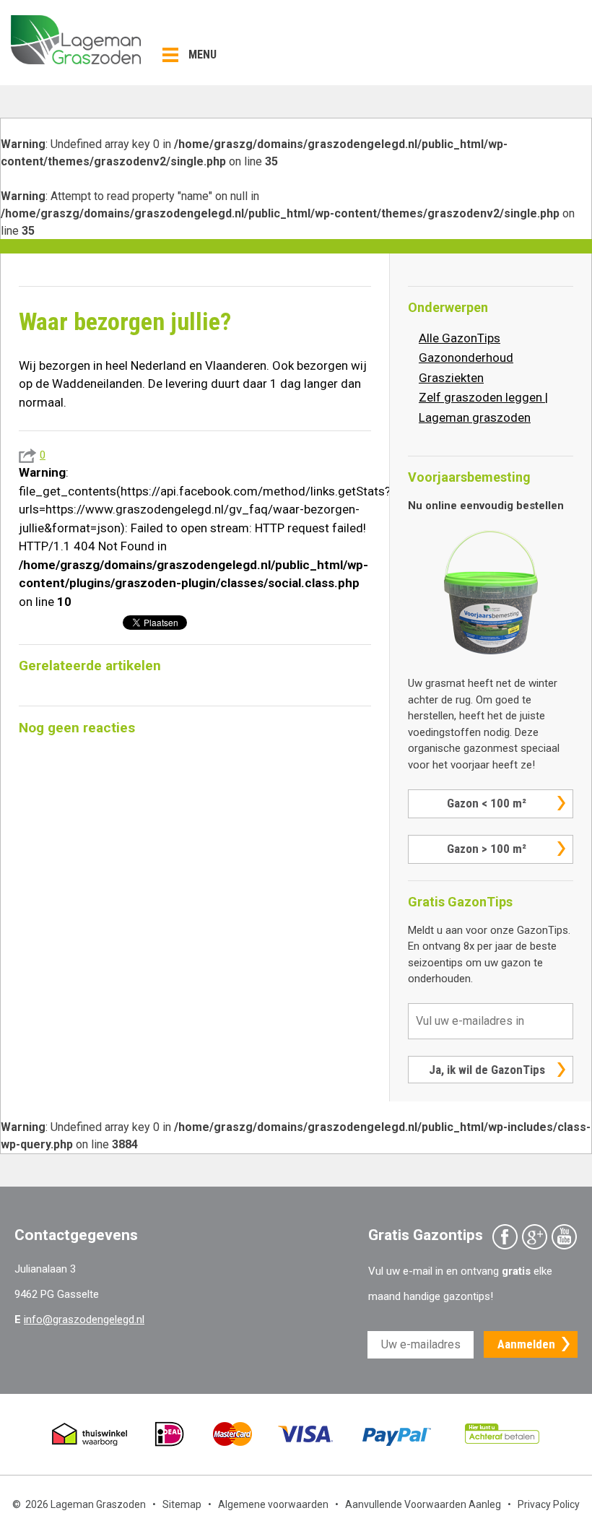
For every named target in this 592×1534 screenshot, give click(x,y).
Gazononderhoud (466, 357)
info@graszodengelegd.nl (84, 1319)
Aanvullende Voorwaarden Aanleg (423, 1504)
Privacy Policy (549, 1504)
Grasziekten (451, 377)
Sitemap (181, 1504)
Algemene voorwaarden (273, 1504)
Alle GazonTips (459, 338)
